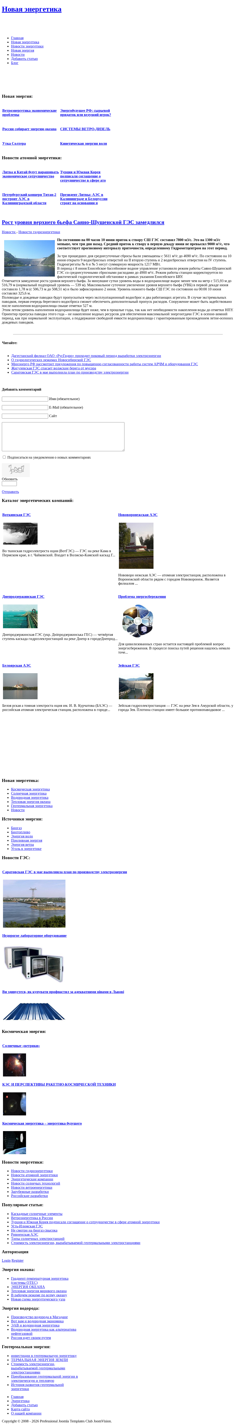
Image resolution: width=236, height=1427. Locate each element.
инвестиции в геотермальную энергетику (44, 1356)
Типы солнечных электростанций (38, 1239)
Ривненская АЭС (24, 1234)
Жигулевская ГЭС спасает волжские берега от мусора (53, 368)
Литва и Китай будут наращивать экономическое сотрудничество (30, 174)
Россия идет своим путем (31, 1338)
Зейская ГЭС (129, 665)
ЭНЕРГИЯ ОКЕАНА (28, 1287)
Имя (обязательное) (64, 399)
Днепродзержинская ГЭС (23, 597)
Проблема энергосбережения (142, 597)
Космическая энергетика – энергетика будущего (42, 1123)
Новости (9, 232)
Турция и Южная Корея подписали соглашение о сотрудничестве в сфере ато (83, 176)
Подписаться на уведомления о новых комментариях (49, 457)
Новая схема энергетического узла (38, 1299)
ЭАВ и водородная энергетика (35, 1325)
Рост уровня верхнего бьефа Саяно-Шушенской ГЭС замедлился (83, 222)
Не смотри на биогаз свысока (34, 1230)
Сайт (53, 416)
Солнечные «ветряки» (21, 1046)
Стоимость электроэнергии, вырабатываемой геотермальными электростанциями (75, 1243)
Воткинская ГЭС (16, 515)
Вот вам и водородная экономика (37, 1321)
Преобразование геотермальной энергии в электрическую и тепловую (44, 1378)
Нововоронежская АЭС (138, 515)
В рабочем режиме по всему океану (39, 1295)
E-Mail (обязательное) (66, 407)
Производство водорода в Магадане (39, 1317)
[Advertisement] (180, 25)
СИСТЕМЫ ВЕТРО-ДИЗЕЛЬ (85, 129)
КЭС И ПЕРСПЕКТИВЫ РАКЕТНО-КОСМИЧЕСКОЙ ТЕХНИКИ (59, 1084)
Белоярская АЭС (16, 665)
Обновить (10, 479)
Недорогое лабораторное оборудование (34, 936)
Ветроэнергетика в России (32, 1218)
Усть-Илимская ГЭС (27, 1226)
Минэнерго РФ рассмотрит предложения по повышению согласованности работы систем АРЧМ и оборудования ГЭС (104, 364)
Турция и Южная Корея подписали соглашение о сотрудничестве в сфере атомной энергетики (85, 1222)
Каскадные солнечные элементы (36, 1214)
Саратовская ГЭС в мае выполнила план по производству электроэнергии (70, 372)
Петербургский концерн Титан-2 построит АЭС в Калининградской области (29, 199)
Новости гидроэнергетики (39, 232)
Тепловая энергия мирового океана (39, 1291)
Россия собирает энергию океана (29, 129)
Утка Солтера (14, 143)
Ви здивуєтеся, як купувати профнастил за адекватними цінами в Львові (63, 992)
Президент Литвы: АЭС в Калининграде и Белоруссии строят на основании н (83, 199)
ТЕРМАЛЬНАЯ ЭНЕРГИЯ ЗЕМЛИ (39, 1360)
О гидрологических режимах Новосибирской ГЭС (51, 360)
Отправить (10, 492)
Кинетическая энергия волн (83, 143)
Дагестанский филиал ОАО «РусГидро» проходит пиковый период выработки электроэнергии (86, 356)
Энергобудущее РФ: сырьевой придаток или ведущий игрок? (85, 113)
